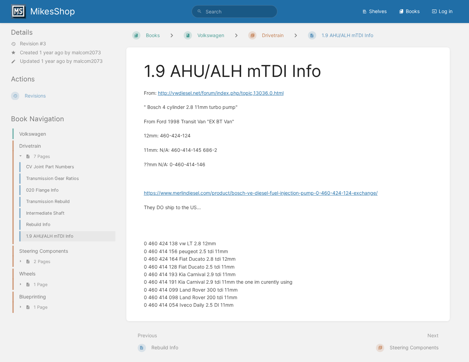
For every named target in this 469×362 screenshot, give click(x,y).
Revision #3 (33, 44)
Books (413, 11)
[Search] (199, 11)
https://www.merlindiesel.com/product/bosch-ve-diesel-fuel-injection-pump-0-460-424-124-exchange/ (261, 193)
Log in (446, 11)
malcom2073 (86, 52)
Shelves (378, 11)
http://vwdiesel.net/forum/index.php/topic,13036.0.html (221, 93)
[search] (235, 11)
